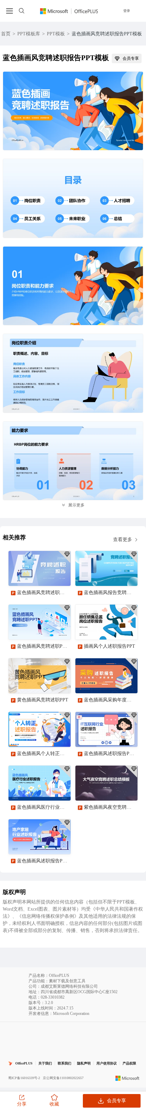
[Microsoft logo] (127, 1078)
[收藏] (43, 575)
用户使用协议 (106, 1063)
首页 (6, 33)
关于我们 (45, 1063)
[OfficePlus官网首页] (69, 10)
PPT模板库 (28, 33)
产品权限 (129, 1063)
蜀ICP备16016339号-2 (24, 1078)
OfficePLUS (24, 1063)
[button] (130, 942)
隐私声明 (84, 1063)
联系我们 (64, 1063)
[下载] (60, 575)
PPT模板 (56, 33)
